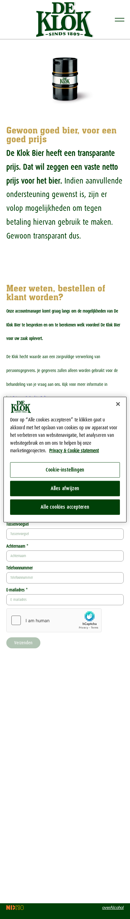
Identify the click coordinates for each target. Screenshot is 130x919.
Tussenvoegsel (17, 524)
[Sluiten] (118, 404)
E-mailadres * (16, 590)
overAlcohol (113, 907)
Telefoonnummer (19, 568)
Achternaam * (17, 546)
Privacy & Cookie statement (74, 451)
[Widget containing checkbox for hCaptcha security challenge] (54, 620)
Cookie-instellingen (65, 470)
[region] (65, 460)
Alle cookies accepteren (65, 507)
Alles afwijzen (65, 488)
